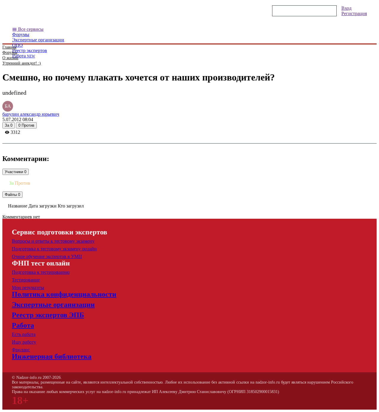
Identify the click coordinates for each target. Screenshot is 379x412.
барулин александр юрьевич (30, 114)
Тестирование (26, 279)
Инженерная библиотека (51, 356)
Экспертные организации (38, 39)
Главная (9, 47)
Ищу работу (24, 342)
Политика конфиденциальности (64, 294)
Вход (346, 8)
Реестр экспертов (29, 50)
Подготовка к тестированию (41, 272)
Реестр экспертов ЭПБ (48, 315)
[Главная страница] (67, 14)
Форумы (20, 34)
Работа (23, 55)
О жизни (10, 58)
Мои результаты (28, 287)
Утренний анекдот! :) (21, 63)
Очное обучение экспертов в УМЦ (47, 256)
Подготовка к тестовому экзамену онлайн (54, 248)
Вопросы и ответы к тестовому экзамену (53, 241)
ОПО (17, 45)
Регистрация (354, 13)
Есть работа (24, 334)
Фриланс (21, 349)
